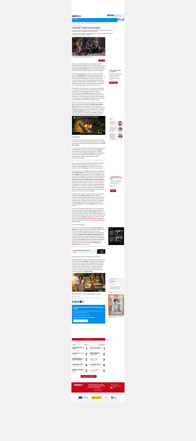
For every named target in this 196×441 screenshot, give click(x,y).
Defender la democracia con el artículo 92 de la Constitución (95, 348)
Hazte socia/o (98, 389)
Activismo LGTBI (79, 297)
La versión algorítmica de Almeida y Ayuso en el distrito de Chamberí (78, 348)
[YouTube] (111, 388)
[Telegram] (118, 386)
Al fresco (74, 23)
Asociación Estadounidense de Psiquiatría (93, 218)
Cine (84, 297)
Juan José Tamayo (93, 355)
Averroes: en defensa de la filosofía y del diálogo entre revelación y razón (95, 353)
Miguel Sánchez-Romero (94, 360)
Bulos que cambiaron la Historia (91, 23)
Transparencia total (117, 16)
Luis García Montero (93, 371)
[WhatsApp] (111, 386)
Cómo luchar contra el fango (103, 23)
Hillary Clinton (82, 81)
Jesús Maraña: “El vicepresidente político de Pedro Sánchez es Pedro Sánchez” (112, 239)
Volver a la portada (88, 376)
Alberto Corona (74, 372)
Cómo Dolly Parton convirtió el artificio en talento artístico (78, 364)
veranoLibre (75, 19)
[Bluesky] (114, 386)
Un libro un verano (80, 23)
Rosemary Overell (75, 366)
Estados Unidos (88, 297)
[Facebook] (112, 386)
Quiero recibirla (113, 82)
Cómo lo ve (111, 228)
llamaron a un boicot (92, 229)
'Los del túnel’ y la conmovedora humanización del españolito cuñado (78, 370)
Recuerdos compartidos (94, 370)
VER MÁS (121, 243)
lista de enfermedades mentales (96, 220)
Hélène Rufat (74, 355)
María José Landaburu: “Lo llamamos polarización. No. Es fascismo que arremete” (112, 233)
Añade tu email (113, 185)
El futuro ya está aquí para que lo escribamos (113, 128)
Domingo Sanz (92, 349)
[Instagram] (120, 386)
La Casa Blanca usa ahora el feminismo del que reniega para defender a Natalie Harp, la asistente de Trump (78, 359)
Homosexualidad (98, 297)
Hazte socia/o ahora (80, 320)
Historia (93, 297)
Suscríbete (110, 15)
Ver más (110, 292)
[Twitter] (116, 386)
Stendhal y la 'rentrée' (94, 358)
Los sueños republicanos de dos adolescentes (78, 353)
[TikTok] (113, 388)
